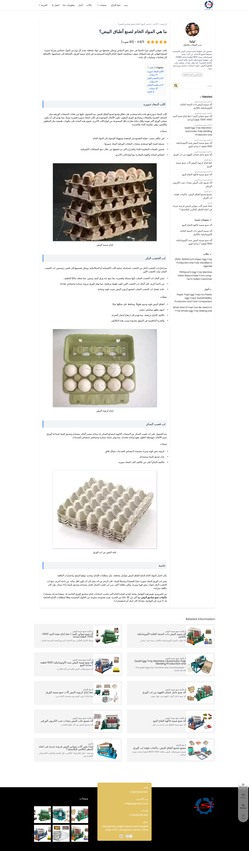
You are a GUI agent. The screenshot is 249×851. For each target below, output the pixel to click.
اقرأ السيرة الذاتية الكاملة (192, 74)
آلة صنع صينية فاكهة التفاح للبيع (197, 174)
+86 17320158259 (138, 792)
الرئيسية (163, 24)
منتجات (102, 5)
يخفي (151, 67)
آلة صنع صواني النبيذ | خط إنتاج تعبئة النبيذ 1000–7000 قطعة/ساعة (192, 117)
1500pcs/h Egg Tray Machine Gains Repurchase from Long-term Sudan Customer (195, 275)
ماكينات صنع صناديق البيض (154, 597)
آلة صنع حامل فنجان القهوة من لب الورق (192, 154)
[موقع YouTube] (131, 836)
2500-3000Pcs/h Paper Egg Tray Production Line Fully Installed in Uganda (193, 263)
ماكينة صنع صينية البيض (202, 101)
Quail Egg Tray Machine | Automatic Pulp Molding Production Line (198, 131)
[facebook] (127, 836)
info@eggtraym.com (136, 803)
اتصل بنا (55, 5)
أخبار (80, 5)
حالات (89, 5)
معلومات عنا (69, 5)
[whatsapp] (121, 836)
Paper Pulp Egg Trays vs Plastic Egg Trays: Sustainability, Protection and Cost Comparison (193, 298)
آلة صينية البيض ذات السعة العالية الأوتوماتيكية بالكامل (196, 106)
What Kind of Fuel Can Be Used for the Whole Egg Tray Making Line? (192, 309)
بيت (126, 5)
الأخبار (155, 24)
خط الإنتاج (116, 5)
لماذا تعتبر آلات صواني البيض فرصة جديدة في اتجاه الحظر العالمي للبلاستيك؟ (192, 207)
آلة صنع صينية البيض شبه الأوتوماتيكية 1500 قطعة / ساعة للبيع (194, 144)
